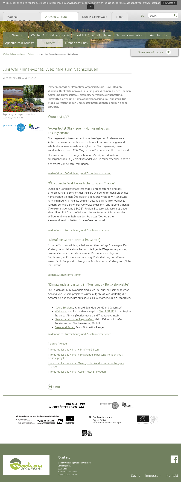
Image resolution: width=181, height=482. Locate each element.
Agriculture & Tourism (19, 43)
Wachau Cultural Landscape (50, 35)
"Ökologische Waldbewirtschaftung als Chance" (81, 183)
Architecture (158, 35)
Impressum (153, 476)
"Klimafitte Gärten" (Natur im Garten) (74, 240)
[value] (175, 15)
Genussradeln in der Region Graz (74, 319)
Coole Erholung (64, 308)
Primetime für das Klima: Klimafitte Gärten (73, 350)
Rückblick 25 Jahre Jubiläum (92, 35)
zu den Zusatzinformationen (64, 275)
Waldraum (61, 311)
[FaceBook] (174, 460)
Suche (135, 476)
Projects (49, 43)
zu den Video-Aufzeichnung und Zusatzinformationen (79, 173)
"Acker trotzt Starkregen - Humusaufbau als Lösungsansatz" (79, 131)
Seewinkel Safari (64, 327)
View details (168, 3)
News (15, 35)
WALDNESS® (106, 311)
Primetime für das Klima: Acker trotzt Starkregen (77, 372)
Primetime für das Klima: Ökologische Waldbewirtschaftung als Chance (86, 365)
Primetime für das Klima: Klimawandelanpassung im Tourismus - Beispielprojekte (86, 357)
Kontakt (172, 476)
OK (90, 7)
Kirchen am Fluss (76, 43)
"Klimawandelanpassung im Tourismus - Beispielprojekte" (88, 284)
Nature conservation (129, 35)
